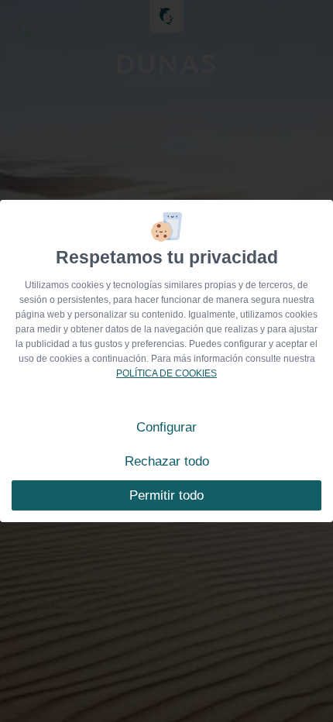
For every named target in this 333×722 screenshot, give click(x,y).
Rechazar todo (167, 461)
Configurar (166, 427)
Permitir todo (166, 495)
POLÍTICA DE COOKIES (166, 373)
